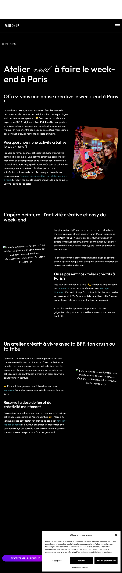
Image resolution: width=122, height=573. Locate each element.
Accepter (56, 560)
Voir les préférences (106, 560)
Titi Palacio (63, 288)
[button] (116, 535)
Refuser (81, 560)
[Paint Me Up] (12, 25)
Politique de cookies (80, 567)
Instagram (9, 389)
